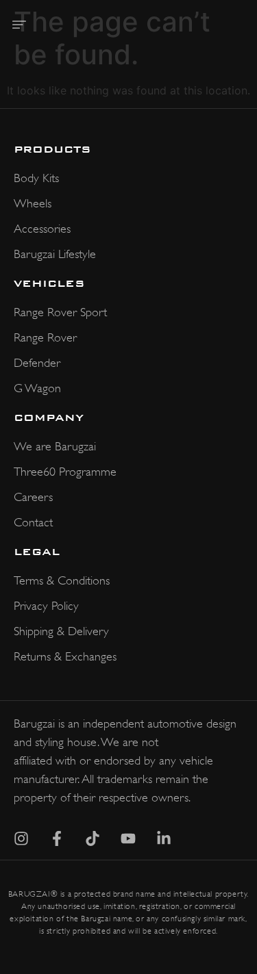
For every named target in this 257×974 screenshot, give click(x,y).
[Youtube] (128, 838)
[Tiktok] (92, 838)
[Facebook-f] (56, 838)
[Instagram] (21, 838)
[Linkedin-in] (163, 838)
